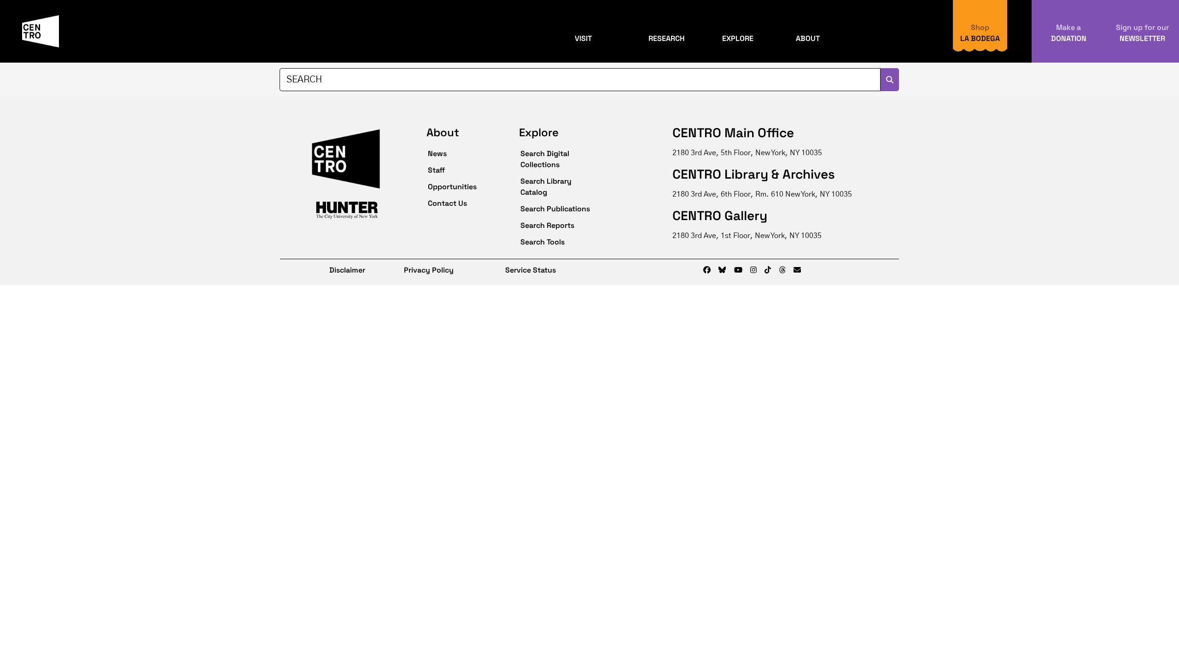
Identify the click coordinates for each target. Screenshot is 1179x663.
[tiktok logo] (768, 270)
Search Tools (542, 242)
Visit (583, 38)
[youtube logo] (738, 270)
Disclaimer (340, 270)
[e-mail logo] (797, 270)
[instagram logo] (753, 270)
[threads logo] (782, 270)
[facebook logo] (707, 270)
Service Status (530, 270)
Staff (436, 170)
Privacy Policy (429, 270)
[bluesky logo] (722, 270)
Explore (737, 38)
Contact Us (447, 203)
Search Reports (547, 225)
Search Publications (555, 209)
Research (666, 38)
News (437, 153)
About (808, 38)
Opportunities (452, 187)
